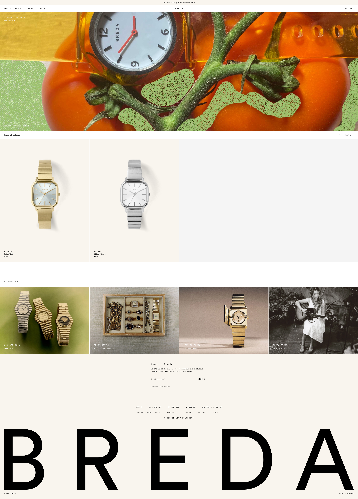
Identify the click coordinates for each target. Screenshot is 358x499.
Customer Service (212, 407)
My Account (155, 407)
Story (30, 9)
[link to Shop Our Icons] (223, 320)
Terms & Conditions (148, 412)
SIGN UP (202, 379)
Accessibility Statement (179, 418)
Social (217, 412)
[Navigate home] (179, 8)
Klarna (187, 412)
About (139, 407)
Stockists (174, 407)
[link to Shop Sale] (44, 320)
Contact (190, 407)
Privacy (202, 412)
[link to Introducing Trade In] (134, 320)
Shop (7, 9)
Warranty (172, 412)
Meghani (350, 493)
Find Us (41, 9)
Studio (19, 9)
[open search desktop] (334, 8)
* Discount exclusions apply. (161, 386)
